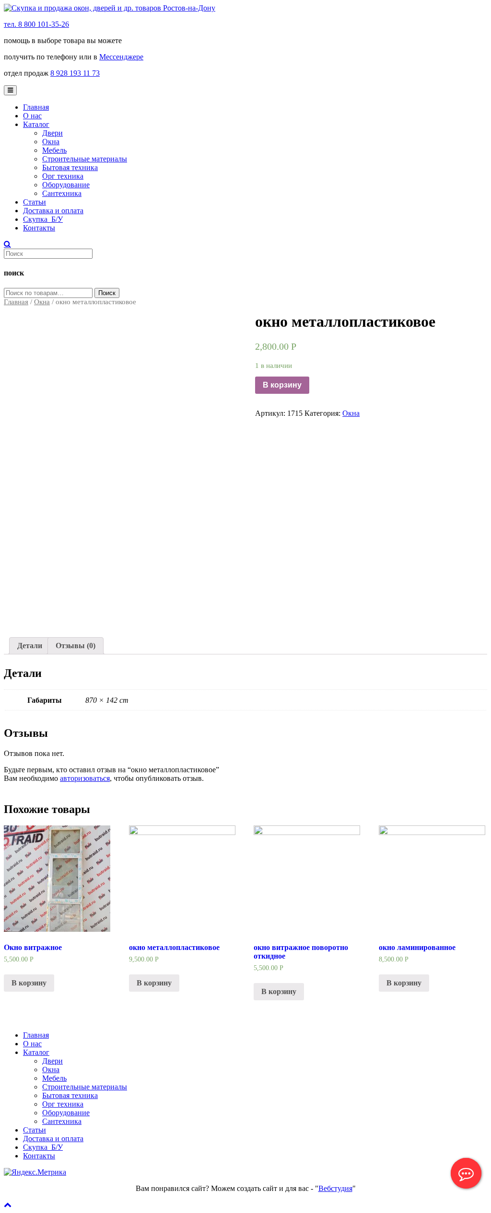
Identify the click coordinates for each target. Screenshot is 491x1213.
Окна (50, 141)
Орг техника (62, 176)
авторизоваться (85, 778)
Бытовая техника (70, 167)
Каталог (36, 124)
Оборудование (66, 185)
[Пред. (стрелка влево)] (17, 606)
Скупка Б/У (43, 219)
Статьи (34, 202)
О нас (32, 116)
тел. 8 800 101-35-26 (36, 24)
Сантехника (62, 193)
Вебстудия (335, 1188)
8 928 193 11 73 (75, 73)
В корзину (282, 385)
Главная (36, 107)
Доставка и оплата (53, 210)
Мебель (54, 150)
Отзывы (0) (75, 645)
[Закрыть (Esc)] (480, 10)
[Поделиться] (459, 10)
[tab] (29, 645)
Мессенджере (121, 57)
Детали (29, 645)
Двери (52, 133)
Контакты (39, 228)
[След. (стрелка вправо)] (474, 606)
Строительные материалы (84, 159)
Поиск (107, 293)
